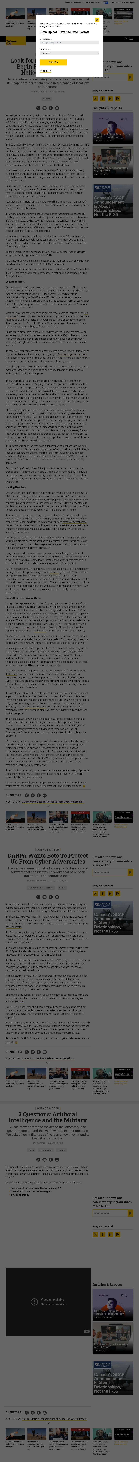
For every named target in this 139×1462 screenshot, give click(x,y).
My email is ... (46, 39)
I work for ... (45, 49)
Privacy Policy (45, 71)
